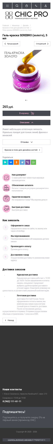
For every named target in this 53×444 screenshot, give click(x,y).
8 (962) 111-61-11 (12, 401)
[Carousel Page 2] (27, 100)
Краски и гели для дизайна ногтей (16, 28)
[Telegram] (22, 162)
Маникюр (16, 25)
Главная (6, 25)
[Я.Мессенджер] (5, 162)
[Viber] (27, 162)
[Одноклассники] (16, 162)
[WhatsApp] (33, 162)
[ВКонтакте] (10, 162)
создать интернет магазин (20, 440)
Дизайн (26, 25)
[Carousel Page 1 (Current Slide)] (25, 100)
